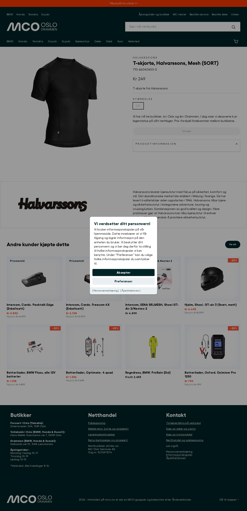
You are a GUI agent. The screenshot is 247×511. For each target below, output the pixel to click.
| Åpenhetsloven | (130, 290)
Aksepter (124, 272)
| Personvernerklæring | (105, 290)
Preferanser (123, 281)
